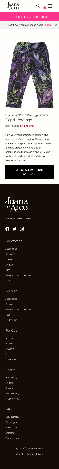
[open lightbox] (29, 75)
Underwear (11, 319)
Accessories (11, 248)
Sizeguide (10, 388)
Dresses (9, 259)
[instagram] (22, 229)
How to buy (11, 377)
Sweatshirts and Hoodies (18, 275)
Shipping (10, 432)
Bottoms (9, 254)
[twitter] (15, 229)
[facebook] (7, 229)
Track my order (12, 438)
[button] (38, 6)
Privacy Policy (12, 398)
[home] (12, 6)
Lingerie (9, 264)
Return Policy (12, 393)
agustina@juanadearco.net (29, 448)
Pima (7, 269)
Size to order (11, 427)
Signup (48, 24)
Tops (7, 280)
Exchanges (11, 422)
